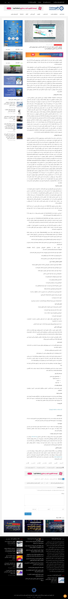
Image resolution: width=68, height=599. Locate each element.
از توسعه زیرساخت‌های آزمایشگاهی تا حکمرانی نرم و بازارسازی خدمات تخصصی (34, 563)
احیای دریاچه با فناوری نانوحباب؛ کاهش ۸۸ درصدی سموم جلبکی (35, 575)
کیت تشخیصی (37, 479)
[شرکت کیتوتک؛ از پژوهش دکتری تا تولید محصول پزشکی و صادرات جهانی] (20, 104)
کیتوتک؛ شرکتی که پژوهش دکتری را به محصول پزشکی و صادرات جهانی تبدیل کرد (34, 551)
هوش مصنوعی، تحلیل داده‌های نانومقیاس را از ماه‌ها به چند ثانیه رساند (34, 571)
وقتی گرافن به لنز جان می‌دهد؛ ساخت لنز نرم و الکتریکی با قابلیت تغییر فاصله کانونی (34, 559)
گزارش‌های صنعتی (14, 14)
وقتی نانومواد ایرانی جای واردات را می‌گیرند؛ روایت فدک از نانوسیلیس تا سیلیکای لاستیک (34, 546)
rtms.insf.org (34, 437)
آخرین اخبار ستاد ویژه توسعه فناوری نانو (33, 539)
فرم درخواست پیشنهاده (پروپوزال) (55, 409)
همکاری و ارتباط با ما (32, 2)
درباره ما (39, 2)
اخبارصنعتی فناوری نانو (58, 45)
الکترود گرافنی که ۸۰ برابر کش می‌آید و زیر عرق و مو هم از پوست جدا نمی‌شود (34, 542)
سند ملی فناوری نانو (46, 2)
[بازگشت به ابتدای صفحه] (3, 595)
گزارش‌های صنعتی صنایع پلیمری (35, 522)
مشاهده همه (8, 49)
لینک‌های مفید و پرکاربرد (58, 2)
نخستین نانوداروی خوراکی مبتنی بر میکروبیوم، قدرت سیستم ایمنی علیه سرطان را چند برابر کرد (34, 555)
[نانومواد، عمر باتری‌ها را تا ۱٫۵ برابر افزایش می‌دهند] (20, 544)
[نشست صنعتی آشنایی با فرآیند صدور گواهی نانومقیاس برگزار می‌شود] (20, 572)
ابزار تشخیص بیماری (53, 479)
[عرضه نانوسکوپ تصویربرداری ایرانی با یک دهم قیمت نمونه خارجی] (20, 565)
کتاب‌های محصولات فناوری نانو (15, 65)
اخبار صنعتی (45, 14)
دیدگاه (62, 493)
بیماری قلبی (46, 479)
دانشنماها (22, 14)
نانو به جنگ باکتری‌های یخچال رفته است (35, 567)
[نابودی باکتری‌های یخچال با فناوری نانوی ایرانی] (20, 112)
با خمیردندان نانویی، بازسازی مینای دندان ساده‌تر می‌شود (34, 579)
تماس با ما (29, 597)
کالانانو (27, 14)
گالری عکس (32, 14)
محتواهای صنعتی (54, 14)
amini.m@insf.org (58, 457)
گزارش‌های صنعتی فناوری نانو (15, 54)
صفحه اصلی (62, 14)
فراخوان (42, 479)
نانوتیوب (38, 14)
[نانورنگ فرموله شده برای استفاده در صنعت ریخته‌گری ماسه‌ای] (20, 558)
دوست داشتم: (50, 467)
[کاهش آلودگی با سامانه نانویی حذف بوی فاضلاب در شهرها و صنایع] (20, 119)
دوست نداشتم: (40, 467)
